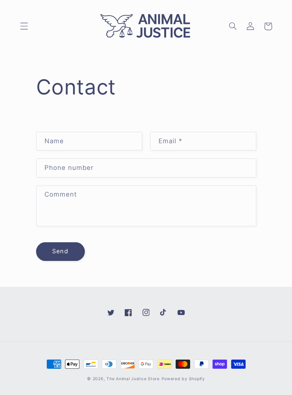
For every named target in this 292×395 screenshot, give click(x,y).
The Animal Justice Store (133, 378)
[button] (24, 26)
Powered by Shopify (183, 378)
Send (60, 251)
